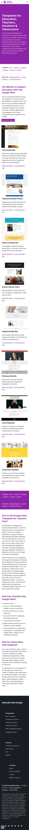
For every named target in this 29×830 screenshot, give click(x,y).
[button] (2, 2)
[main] (14, 34)
